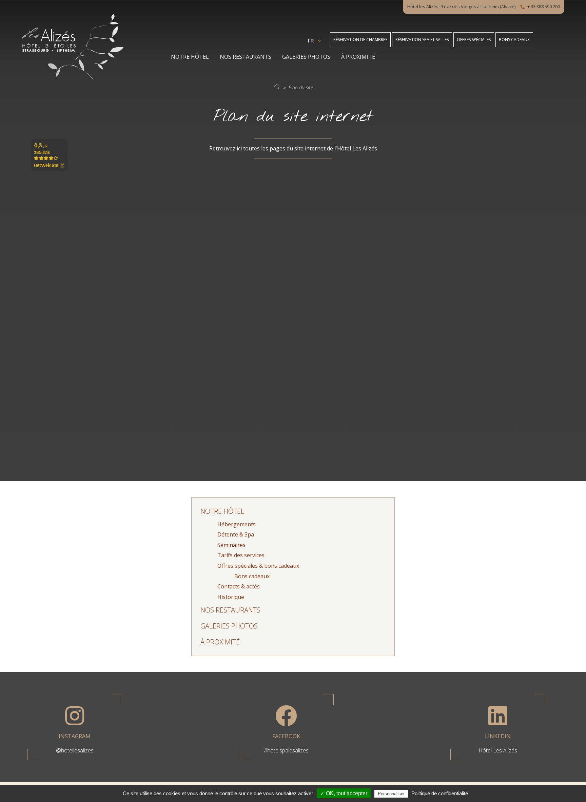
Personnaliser (391, 793)
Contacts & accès (238, 586)
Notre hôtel (190, 56)
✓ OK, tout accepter (343, 793)
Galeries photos (306, 56)
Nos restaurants (245, 56)
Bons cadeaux (252, 576)
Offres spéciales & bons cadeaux (258, 565)
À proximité (358, 56)
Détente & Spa (235, 534)
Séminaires (231, 545)
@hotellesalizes (75, 750)
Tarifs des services (241, 555)
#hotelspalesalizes (286, 750)
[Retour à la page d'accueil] (72, 78)
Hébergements (236, 524)
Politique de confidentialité (439, 793)
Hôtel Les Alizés (497, 750)
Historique (230, 597)
